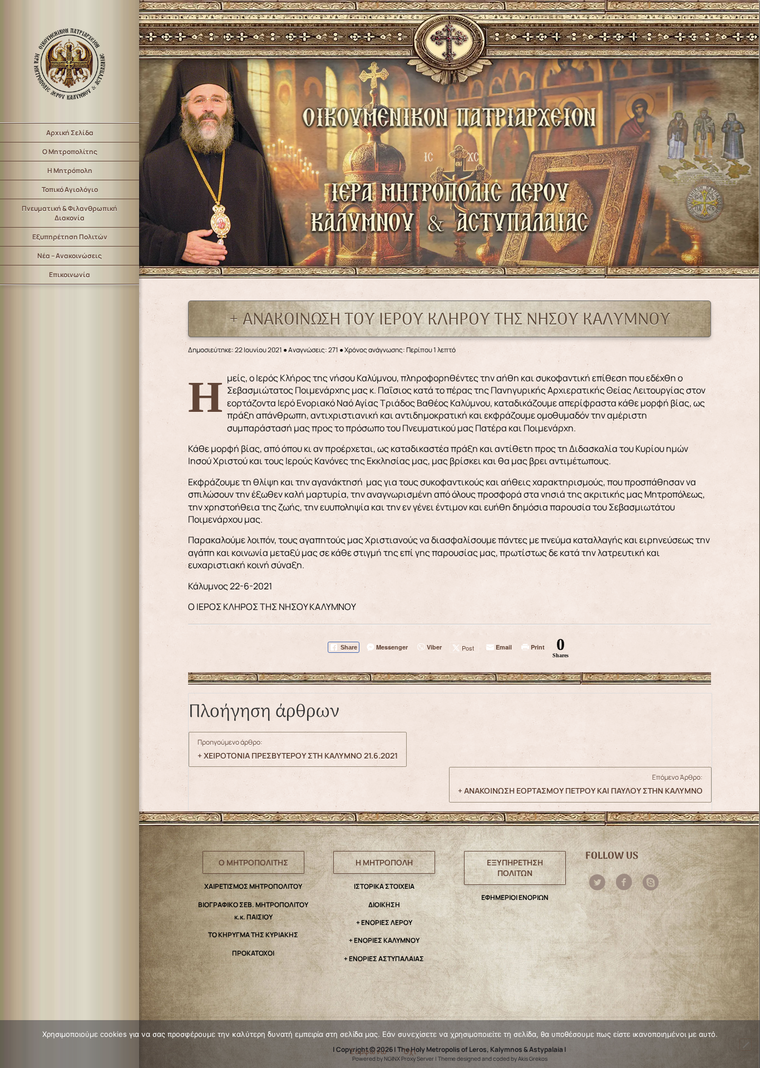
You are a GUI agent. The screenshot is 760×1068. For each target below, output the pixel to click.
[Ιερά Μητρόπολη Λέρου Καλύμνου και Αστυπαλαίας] (69, 61)
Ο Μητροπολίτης (69, 151)
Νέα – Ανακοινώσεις (69, 255)
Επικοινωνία (69, 274)
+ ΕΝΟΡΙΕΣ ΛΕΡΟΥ (384, 922)
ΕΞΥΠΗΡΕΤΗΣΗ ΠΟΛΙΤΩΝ (515, 868)
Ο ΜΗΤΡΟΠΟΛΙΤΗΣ (253, 862)
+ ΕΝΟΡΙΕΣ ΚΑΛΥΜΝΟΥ (384, 940)
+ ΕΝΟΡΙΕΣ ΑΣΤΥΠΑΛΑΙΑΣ (384, 958)
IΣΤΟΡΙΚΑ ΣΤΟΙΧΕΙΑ (384, 886)
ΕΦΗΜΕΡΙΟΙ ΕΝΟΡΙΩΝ (515, 897)
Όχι (409, 1051)
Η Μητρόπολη (69, 170)
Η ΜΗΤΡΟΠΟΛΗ (384, 862)
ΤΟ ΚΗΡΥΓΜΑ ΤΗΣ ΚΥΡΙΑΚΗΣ (253, 934)
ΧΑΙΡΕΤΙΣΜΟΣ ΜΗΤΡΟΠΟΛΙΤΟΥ (253, 886)
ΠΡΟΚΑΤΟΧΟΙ (253, 953)
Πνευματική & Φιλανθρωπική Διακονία (69, 213)
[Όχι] (745, 1045)
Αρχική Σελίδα (69, 132)
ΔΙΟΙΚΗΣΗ (384, 904)
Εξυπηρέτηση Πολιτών (69, 237)
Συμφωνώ (368, 1051)
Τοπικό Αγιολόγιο (70, 189)
